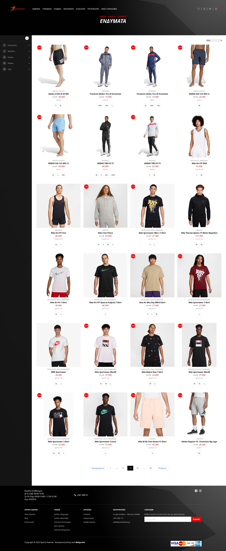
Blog (26, 518)
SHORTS (152, 439)
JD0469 (152, 170)
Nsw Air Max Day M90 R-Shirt (152, 302)
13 (137, 468)
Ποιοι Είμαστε (29, 514)
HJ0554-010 (152, 239)
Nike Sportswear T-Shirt (199, 302)
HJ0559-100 (58, 378)
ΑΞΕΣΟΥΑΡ (80, 9)
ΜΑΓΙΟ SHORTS (58, 91)
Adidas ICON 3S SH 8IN (58, 94)
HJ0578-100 (105, 378)
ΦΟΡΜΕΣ (105, 91)
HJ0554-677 (199, 309)
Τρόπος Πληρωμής (61, 514)
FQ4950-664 (152, 448)
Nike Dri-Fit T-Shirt (58, 302)
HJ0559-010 (105, 448)
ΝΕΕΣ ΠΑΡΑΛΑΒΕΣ (109, 9)
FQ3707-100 (199, 170)
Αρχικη (103, 16)
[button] (16, 45)
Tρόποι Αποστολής (61, 518)
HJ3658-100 (58, 309)
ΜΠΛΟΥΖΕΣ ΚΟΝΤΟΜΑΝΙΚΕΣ (152, 230)
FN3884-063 (105, 239)
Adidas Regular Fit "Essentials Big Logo (199, 441)
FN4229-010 (59, 239)
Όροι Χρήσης (59, 526)
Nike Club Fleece (105, 233)
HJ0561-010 (152, 378)
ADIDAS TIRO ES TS (105, 163)
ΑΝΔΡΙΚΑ (36, 9)
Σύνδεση (86, 514)
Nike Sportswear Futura (105, 441)
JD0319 (199, 100)
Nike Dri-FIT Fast (58, 233)
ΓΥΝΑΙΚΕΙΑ (47, 9)
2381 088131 (82, 495)
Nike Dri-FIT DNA (199, 163)
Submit (196, 519)
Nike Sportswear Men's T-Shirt (152, 233)
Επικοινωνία (29, 522)
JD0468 (105, 100)
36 (150, 468)
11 (123, 468)
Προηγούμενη (98, 468)
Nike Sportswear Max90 (105, 372)
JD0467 (152, 100)
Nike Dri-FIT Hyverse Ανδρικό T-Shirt (105, 302)
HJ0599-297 (152, 309)
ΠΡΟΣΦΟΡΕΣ (93, 9)
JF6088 (58, 100)
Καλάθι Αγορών (89, 522)
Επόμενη (162, 468)
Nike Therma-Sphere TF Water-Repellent (199, 233)
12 (130, 468)
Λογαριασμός (88, 518)
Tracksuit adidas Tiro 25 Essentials (152, 94)
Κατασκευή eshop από (70, 542)
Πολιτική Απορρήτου (62, 530)
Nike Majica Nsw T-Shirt (152, 372)
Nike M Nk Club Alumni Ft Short (152, 441)
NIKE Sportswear (58, 372)
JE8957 (199, 448)
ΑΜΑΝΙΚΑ (58, 230)
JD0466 (105, 170)
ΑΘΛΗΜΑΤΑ (68, 9)
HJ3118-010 (105, 309)
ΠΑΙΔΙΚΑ (57, 9)
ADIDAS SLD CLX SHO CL (199, 94)
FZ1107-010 (199, 239)
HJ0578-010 (199, 378)
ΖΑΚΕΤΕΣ (105, 230)
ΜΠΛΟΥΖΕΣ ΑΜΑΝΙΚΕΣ (199, 160)
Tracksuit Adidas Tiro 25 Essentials (105, 94)
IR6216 (58, 170)
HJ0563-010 (58, 448)
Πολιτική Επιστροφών (62, 522)
